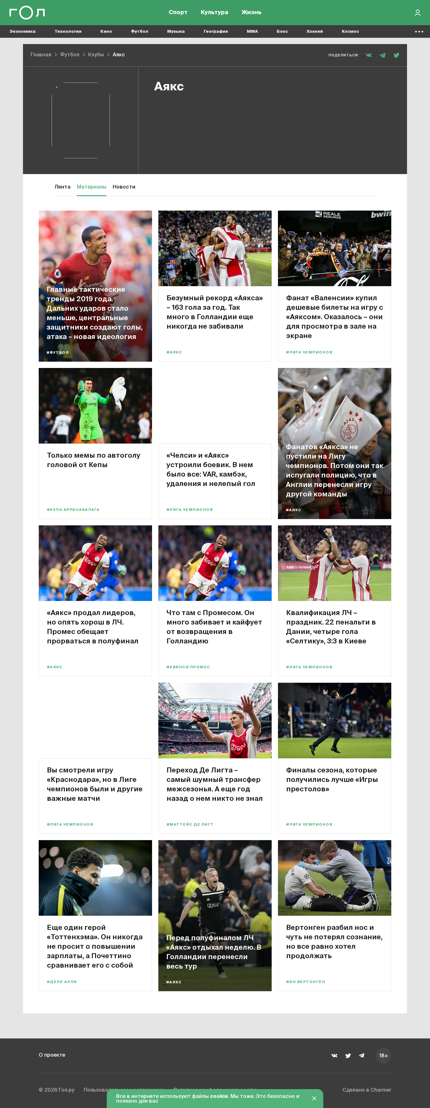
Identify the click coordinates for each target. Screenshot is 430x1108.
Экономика (22, 32)
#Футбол (58, 352)
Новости (124, 187)
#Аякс (174, 352)
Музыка (176, 32)
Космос (350, 32)
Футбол (139, 32)
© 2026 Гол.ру (56, 1090)
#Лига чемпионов (309, 352)
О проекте (52, 1055)
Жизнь (251, 12)
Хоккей (315, 32)
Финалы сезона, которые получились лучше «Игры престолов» (332, 779)
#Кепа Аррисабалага (73, 510)
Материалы (91, 187)
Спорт (178, 12)
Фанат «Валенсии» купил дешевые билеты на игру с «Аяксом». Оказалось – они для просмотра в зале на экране (334, 316)
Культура (214, 12)
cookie (219, 1096)
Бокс (282, 32)
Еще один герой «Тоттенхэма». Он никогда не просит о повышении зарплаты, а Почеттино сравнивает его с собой (95, 946)
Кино (106, 32)
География (216, 32)
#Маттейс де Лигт (190, 824)
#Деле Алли (62, 982)
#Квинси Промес (188, 667)
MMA (252, 32)
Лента (62, 187)
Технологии (68, 32)
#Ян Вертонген (305, 982)
